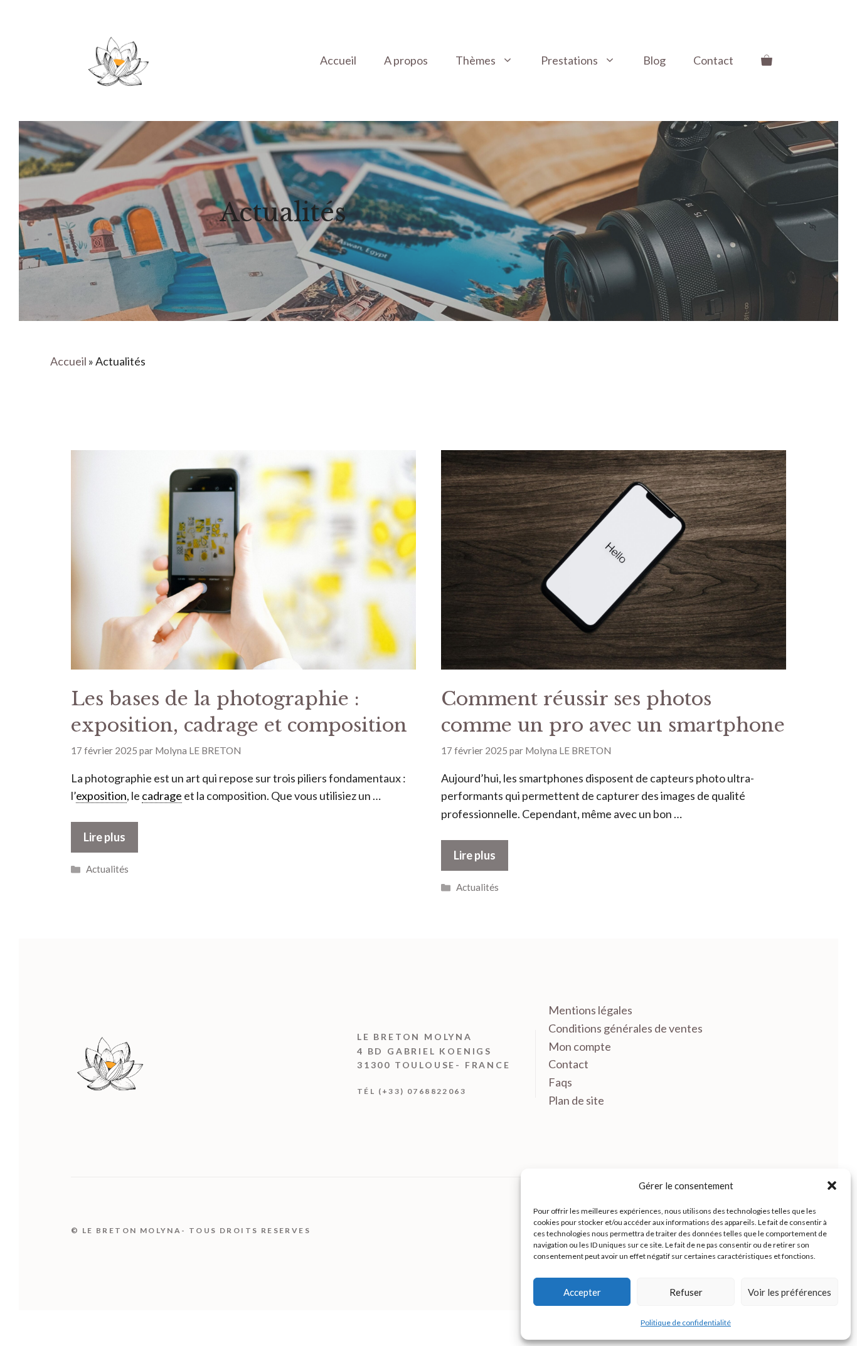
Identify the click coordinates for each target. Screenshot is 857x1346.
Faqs (560, 1082)
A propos (406, 60)
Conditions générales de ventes (625, 1028)
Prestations (569, 60)
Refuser (686, 1292)
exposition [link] (101, 795)
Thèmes (475, 60)
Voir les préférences (789, 1292)
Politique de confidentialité (686, 1322)
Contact (713, 60)
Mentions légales (590, 1010)
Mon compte (579, 1046)
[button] (832, 1185)
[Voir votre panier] (766, 60)
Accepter (582, 1292)
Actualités (107, 869)
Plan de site (576, 1100)
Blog (654, 60)
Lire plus (104, 837)
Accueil (338, 60)
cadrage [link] (162, 795)
